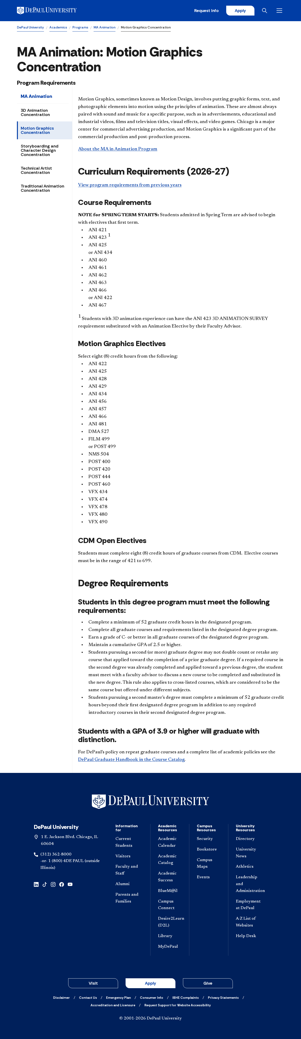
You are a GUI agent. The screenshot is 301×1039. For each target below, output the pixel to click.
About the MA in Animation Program (117, 149)
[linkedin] (36, 884)
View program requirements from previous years (130, 185)
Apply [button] (150, 983)
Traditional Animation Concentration (42, 188)
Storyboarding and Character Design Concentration (39, 150)
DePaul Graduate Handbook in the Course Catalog (131, 759)
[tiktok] (44, 884)
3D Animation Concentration (35, 112)
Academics (58, 27)
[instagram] (53, 884)
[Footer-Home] (150, 802)
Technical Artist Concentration (36, 170)
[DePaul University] (53, 10)
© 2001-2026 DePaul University (150, 1018)
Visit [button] (93, 983)
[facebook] (61, 884)
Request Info (206, 10)
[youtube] (70, 884)
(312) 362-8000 (55, 854)
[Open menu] (280, 10)
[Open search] (265, 10)
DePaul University (30, 27)
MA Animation (104, 27)
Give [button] (207, 983)
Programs (80, 27)
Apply (240, 10)
